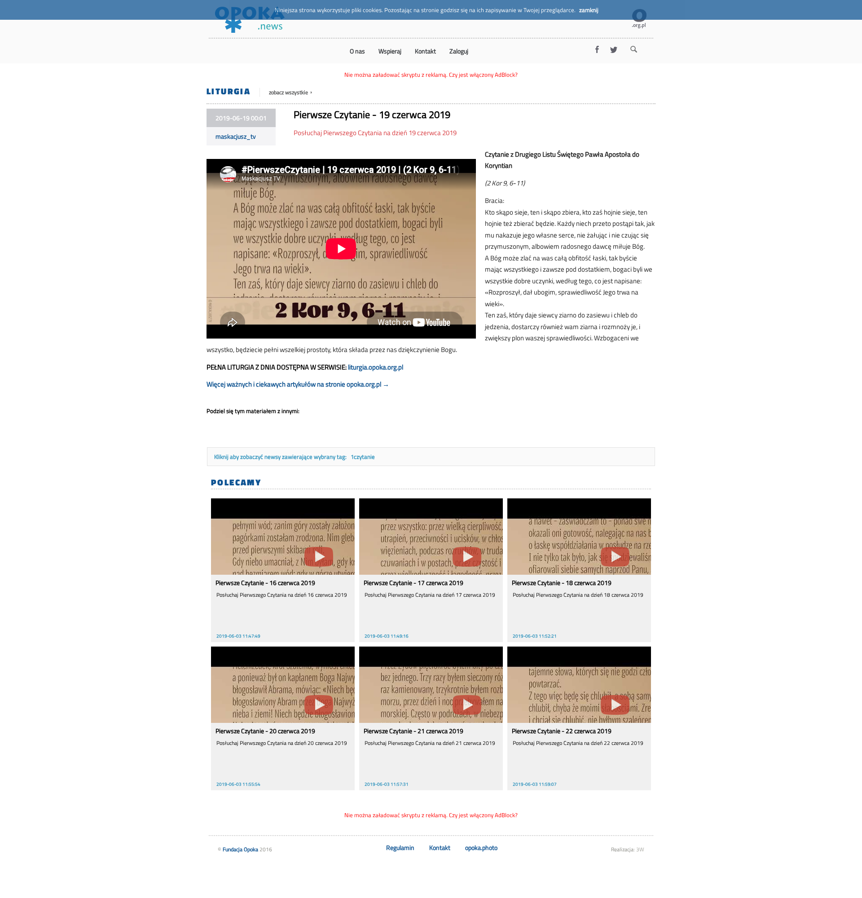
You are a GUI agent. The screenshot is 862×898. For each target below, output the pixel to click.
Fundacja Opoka (240, 849)
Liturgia (229, 90)
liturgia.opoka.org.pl (375, 367)
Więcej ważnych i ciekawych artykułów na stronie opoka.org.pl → (298, 384)
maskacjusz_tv (236, 136)
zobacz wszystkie (289, 92)
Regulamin (400, 847)
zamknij (588, 9)
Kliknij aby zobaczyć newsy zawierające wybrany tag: (281, 456)
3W (640, 849)
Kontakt (439, 847)
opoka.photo (481, 847)
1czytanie (363, 456)
